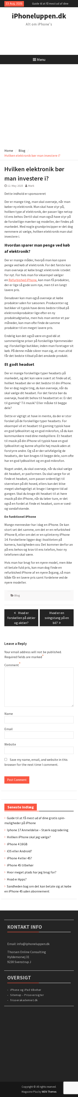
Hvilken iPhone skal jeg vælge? (29, 837)
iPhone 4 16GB (17, 844)
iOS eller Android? (19, 851)
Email (8, 729)
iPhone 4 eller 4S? (19, 858)
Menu (41, 59)
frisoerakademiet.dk (24, 1000)
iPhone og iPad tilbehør (25, 990)
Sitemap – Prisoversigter (27, 995)
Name (8, 714)
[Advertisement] (39, 105)
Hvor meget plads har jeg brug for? (31, 872)
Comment (11, 665)
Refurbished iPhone (23, 280)
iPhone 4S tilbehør (20, 865)
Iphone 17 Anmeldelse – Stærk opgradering (37, 830)
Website (10, 744)
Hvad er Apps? (17, 879)
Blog (17, 595)
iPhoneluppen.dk (39, 15)
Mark (31, 186)
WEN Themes (49, 1091)
